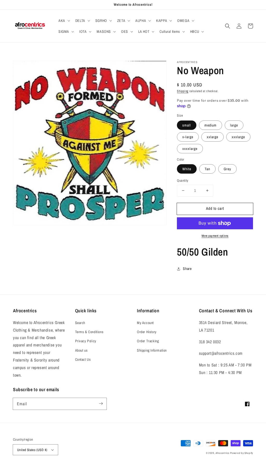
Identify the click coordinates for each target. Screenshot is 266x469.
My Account (145, 322)
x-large (187, 137)
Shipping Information (152, 350)
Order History (147, 331)
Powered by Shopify (241, 453)
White (186, 169)
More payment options (215, 236)
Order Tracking (148, 341)
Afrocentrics (222, 453)
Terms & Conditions (89, 331)
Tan (207, 169)
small (186, 125)
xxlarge (212, 137)
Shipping (182, 91)
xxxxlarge (189, 148)
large (234, 125)
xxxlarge (238, 137)
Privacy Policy (85, 341)
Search (80, 322)
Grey (227, 169)
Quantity (182, 180)
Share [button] (187, 268)
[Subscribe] (101, 403)
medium (210, 125)
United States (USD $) (32, 450)
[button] (63, 20)
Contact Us (83, 359)
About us (81, 350)
